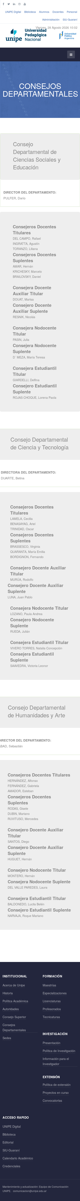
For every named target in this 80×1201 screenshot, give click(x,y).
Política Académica (15, 1001)
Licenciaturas (52, 1001)
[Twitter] (8, 4)
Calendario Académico (18, 1158)
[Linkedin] (14, 4)
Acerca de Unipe (14, 985)
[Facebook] (3, 4)
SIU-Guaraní (70, 19)
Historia (8, 993)
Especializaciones (55, 993)
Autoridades (11, 1009)
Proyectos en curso (56, 1092)
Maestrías (49, 985)
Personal (72, 12)
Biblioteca (30, 12)
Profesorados (52, 1009)
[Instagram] (19, 4)
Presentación (51, 1043)
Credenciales (11, 1166)
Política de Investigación (59, 1051)
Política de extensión (57, 1084)
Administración (51, 19)
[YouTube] (25, 4)
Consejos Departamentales (14, 1027)
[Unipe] (41, 34)
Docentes (58, 12)
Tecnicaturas (51, 1017)
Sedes (7, 1038)
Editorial (8, 1142)
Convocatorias (52, 1100)
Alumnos (44, 12)
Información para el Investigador (56, 1061)
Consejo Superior (14, 1017)
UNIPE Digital (13, 12)
